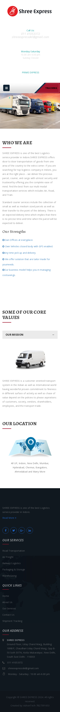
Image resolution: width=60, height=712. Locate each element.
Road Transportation (13, 550)
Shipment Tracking (12, 620)
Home (5, 595)
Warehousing (9, 575)
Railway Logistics (11, 563)
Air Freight (7, 556)
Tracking (51, 88)
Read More (8, 517)
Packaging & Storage (13, 569)
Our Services (9, 608)
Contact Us (8, 614)
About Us (7, 602)
